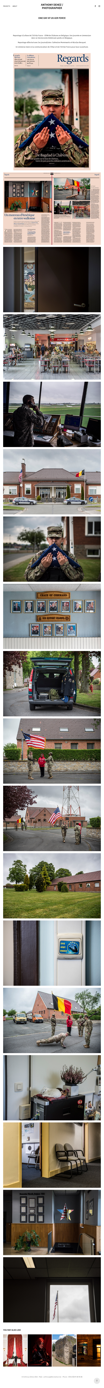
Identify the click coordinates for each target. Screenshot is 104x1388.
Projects (6, 6)
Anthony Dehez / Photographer (52, 6)
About (14, 6)
